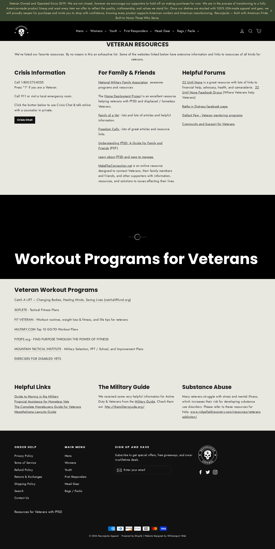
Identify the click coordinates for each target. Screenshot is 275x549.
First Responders (136, 31)
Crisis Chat (25, 120)
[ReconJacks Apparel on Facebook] (200, 471)
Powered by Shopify (132, 536)
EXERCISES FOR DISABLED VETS (37, 358)
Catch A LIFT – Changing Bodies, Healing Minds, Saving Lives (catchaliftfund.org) (72, 299)
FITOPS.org (22, 339)
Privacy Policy (23, 456)
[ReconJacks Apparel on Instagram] (215, 471)
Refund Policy (23, 470)
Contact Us (21, 498)
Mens (80, 31)
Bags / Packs (186, 31)
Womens (97, 31)
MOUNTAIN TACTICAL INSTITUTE (37, 349)
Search (19, 491)
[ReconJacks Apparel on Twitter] (208, 471)
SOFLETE (20, 310)
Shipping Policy (24, 484)
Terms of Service (25, 463)
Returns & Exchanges (28, 477)
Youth (113, 31)
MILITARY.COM (25, 329)
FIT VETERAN (23, 319)
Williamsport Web (176, 536)
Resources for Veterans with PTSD (38, 512)
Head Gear (163, 31)
